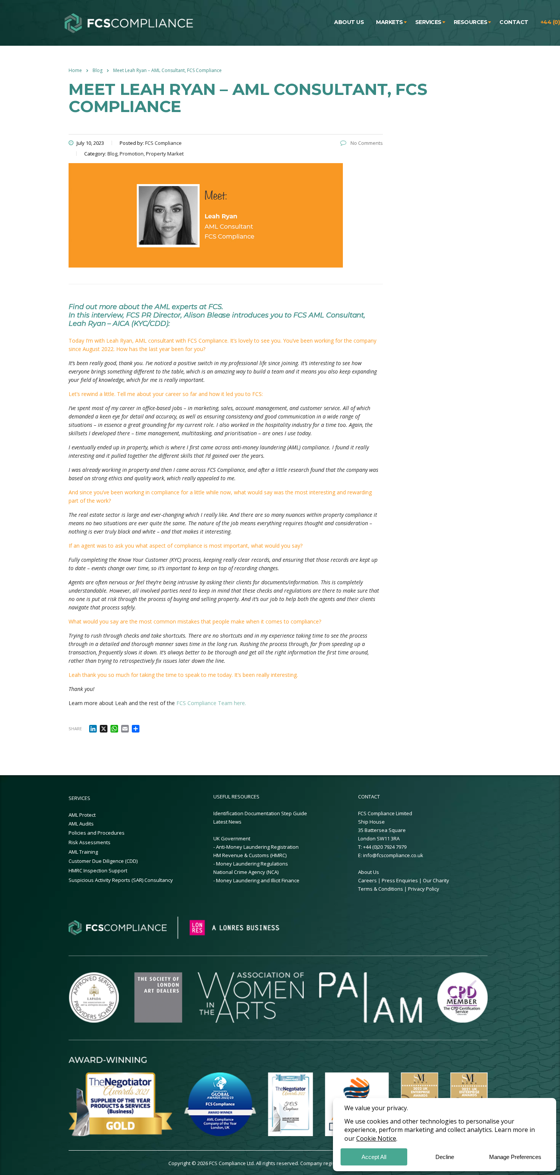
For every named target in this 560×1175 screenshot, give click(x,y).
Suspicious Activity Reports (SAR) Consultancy (121, 880)
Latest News (227, 821)
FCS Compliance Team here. (211, 703)
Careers (367, 880)
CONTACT (369, 796)
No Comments (366, 142)
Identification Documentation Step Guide (260, 813)
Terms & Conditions (381, 888)
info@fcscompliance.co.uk (393, 855)
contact (513, 22)
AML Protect (82, 814)
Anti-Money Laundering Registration (257, 846)
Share (75, 728)
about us (349, 22)
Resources (471, 22)
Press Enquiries (400, 880)
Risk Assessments (89, 842)
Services (428, 22)
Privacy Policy (423, 888)
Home (75, 70)
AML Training (83, 851)
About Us (368, 872)
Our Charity (436, 880)
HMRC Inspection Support (98, 870)
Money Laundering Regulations (252, 863)
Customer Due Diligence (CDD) (103, 861)
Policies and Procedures (97, 832)
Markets (389, 22)
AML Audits (81, 823)
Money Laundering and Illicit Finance (257, 880)
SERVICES (79, 798)
